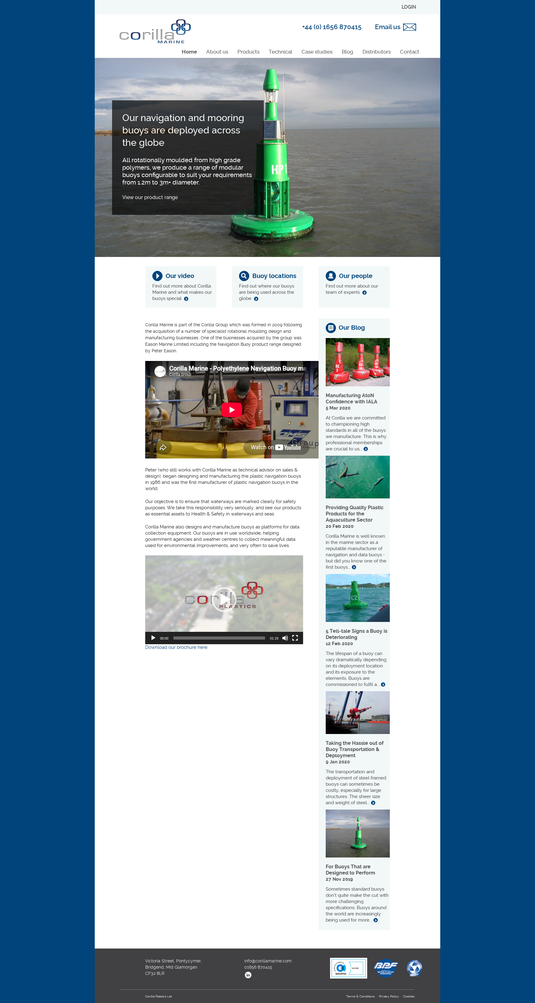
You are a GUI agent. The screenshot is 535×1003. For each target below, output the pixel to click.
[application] (224, 599)
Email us (388, 27)
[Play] (153, 638)
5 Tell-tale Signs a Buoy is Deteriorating (356, 634)
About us (217, 52)
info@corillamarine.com (268, 960)
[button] (224, 599)
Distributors (377, 52)
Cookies (409, 996)
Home (189, 52)
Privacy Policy (389, 996)
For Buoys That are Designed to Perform (350, 870)
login (409, 7)
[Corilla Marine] (155, 31)
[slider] (219, 638)
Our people (355, 276)
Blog (347, 52)
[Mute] (285, 638)
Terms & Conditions (360, 996)
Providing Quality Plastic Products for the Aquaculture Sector (355, 514)
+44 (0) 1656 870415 (332, 27)
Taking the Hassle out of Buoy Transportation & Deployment (355, 749)
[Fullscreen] (295, 638)
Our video (180, 276)
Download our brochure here (176, 647)
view (365, 449)
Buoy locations (274, 276)
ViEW (186, 299)
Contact (409, 52)
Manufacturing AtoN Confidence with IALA (351, 399)
